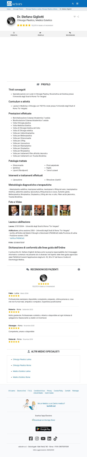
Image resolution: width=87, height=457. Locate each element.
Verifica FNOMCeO (17, 238)
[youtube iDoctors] (43, 438)
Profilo (41, 35)
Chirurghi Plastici (18, 9)
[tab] (14, 34)
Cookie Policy (58, 391)
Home (8, 9)
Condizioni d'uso (39, 391)
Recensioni (70, 35)
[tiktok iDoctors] (55, 438)
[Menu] (77, 3)
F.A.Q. (30, 391)
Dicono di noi (21, 391)
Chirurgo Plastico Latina (22, 359)
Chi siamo (11, 391)
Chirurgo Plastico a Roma (49, 9)
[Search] (73, 3)
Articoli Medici (38, 393)
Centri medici (49, 393)
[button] (35, 25)
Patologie (75, 391)
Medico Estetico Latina (21, 371)
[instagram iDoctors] (37, 438)
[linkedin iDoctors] (49, 438)
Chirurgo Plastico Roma (22, 365)
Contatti (67, 391)
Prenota (14, 35)
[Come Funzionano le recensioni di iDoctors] (79, 269)
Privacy (49, 391)
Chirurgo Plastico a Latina (33, 9)
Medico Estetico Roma (21, 377)
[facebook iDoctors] (30, 438)
